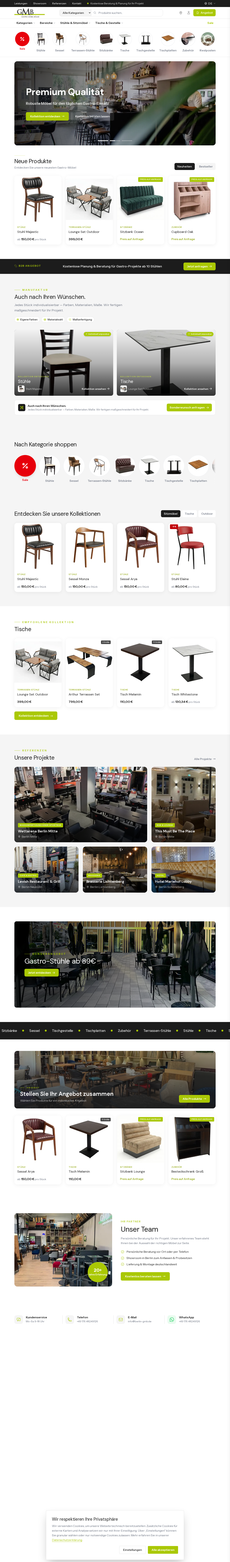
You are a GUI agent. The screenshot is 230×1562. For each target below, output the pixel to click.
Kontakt (76, 3)
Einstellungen (132, 1550)
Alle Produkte (192, 1099)
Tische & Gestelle (107, 23)
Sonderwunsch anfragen (187, 407)
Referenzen (59, 3)
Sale (210, 23)
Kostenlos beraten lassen (92, 125)
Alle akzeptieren (162, 1550)
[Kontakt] (188, 13)
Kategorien (24, 23)
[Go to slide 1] (103, 140)
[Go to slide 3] (127, 140)
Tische (189, 513)
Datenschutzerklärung (67, 1540)
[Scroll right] (212, 469)
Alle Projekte (203, 759)
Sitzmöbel (171, 513)
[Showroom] (181, 13)
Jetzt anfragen (197, 266)
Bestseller (206, 166)
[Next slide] (209, 103)
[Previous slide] (20, 103)
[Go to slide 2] (115, 140)
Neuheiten (184, 166)
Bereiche (46, 23)
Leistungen (20, 3)
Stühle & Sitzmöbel (74, 23)
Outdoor (207, 513)
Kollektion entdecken (45, 125)
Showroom (39, 3)
